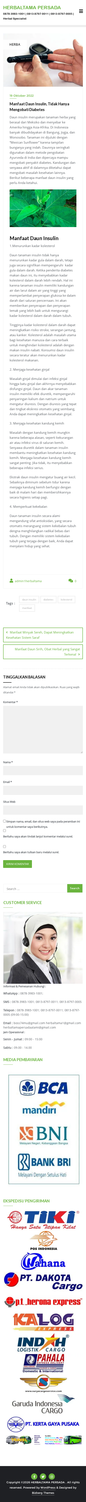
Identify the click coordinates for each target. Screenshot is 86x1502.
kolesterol (66, 599)
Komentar (10, 702)
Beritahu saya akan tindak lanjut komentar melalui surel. (38, 836)
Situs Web (9, 802)
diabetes (48, 599)
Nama (8, 762)
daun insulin (29, 599)
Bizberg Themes (43, 1492)
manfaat (27, 608)
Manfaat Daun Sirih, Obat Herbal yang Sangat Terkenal (47, 651)
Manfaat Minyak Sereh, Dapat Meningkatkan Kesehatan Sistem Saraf (40, 635)
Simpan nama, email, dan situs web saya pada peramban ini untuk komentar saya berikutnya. (43, 824)
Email (7, 782)
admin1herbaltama (28, 581)
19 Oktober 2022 (22, 96)
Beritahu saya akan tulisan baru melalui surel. (31, 852)
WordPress (48, 1487)
